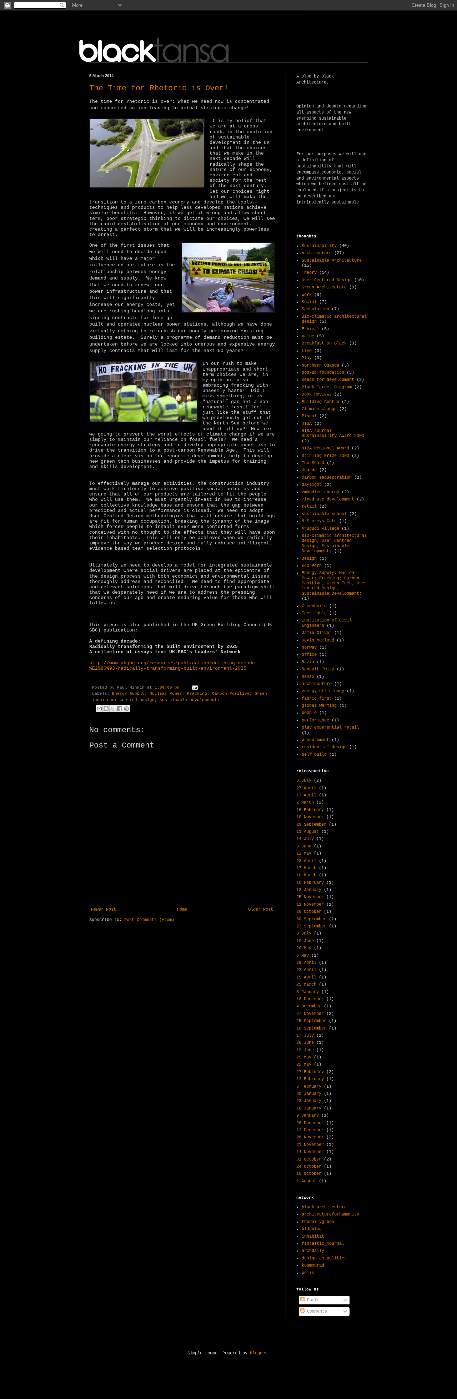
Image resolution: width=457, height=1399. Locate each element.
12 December (310, 1130)
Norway (309, 647)
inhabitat (313, 1236)
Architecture (317, 253)
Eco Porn (312, 565)
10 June (305, 940)
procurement (315, 740)
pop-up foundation (323, 372)
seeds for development (328, 379)
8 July (303, 933)
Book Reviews (317, 394)
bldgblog (312, 1229)
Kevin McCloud (318, 640)
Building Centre (320, 401)
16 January (308, 1108)
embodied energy (320, 492)
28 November (310, 1137)
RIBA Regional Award (325, 448)
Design (309, 558)
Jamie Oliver (317, 632)
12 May (303, 853)
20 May (303, 948)
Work (307, 294)
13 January (308, 889)
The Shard (313, 463)
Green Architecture (324, 287)
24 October (308, 1166)
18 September (311, 1028)
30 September (311, 919)
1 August (306, 1181)
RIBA (307, 423)
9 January (307, 1115)
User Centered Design (327, 280)
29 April (306, 962)
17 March (306, 868)
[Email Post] (194, 687)
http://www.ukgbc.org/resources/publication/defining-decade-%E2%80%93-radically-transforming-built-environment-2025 (173, 665)
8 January (307, 992)
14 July (305, 838)
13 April (306, 795)
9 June (303, 846)
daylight (312, 484)
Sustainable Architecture (332, 260)
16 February (310, 809)
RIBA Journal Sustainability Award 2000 (333, 433)
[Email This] (99, 708)
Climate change (319, 409)
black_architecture (324, 1207)
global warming (319, 705)
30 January (308, 1093)
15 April (306, 977)
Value (308, 336)
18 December (310, 999)
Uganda (309, 470)
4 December (308, 1006)
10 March (306, 875)
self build (314, 754)
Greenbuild (314, 606)
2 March (305, 802)
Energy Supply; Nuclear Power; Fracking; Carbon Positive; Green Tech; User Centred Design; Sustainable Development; (334, 583)
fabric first (317, 698)
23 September (311, 926)
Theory (309, 272)
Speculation (315, 309)
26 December (310, 1123)
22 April (306, 969)
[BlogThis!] (106, 708)
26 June (305, 1042)
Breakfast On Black (324, 343)
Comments (316, 1311)
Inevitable (314, 613)
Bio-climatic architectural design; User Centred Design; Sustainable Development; (334, 543)
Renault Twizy (318, 669)
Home (182, 909)
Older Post (260, 909)
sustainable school (324, 514)
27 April (306, 788)
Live (307, 350)
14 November (310, 1151)
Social (309, 302)
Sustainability (319, 245)
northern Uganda (320, 365)
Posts (312, 1300)
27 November (310, 1013)
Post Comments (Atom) (149, 919)
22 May (303, 1064)
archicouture (317, 683)
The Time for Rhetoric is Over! (158, 88)
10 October (308, 1173)
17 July (305, 1035)
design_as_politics (324, 1258)
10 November (310, 817)
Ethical (310, 329)
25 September (311, 1020)
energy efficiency (323, 691)
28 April (306, 861)
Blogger (258, 1353)
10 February (310, 882)
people (309, 712)
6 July (303, 780)
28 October (308, 911)
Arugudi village (320, 528)
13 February (310, 1079)
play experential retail (330, 727)
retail (309, 506)
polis (308, 1272)
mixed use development (328, 499)
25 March (306, 984)
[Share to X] (112, 708)
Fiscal (309, 416)
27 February (310, 1072)
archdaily (313, 1250)
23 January (308, 1100)
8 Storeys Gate (319, 521)
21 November (310, 1144)
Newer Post (103, 909)
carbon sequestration (327, 477)
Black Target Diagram (327, 387)
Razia (308, 662)
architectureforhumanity (330, 1214)
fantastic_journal (323, 1243)
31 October (308, 1159)
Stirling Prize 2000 (325, 455)
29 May (303, 1057)
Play (307, 358)
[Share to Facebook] (119, 708)
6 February (308, 1086)
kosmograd (313, 1265)
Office (309, 654)
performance (315, 720)
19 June (305, 1050)
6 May (302, 955)
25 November (310, 897)
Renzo (308, 676)
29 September (311, 824)
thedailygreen (318, 1221)
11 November (310, 904)
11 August (307, 831)
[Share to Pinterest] (126, 708)
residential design (324, 747)
